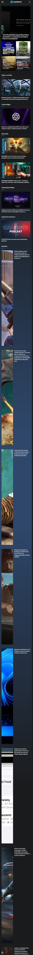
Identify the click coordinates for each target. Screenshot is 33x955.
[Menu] (3, 2)
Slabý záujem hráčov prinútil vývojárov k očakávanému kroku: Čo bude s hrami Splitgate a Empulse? (22, 255)
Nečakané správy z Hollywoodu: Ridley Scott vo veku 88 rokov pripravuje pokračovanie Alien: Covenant (15, 99)
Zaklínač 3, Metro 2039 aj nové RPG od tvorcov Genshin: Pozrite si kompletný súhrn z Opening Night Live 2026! (16, 211)
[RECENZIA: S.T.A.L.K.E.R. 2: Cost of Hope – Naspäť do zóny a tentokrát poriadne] (16, 146)
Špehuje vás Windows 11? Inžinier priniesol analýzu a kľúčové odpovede (22, 651)
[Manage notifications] (2, 952)
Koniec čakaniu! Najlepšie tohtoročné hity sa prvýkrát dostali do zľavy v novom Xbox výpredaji (23, 64)
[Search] (29, 2)
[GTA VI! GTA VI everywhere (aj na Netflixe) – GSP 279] (16, 229)
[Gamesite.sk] (16, 2)
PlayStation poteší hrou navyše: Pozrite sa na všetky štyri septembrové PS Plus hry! (9, 50)
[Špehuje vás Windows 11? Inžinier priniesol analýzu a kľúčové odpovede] (7, 696)
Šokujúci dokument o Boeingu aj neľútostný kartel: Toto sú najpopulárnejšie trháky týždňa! (22, 553)
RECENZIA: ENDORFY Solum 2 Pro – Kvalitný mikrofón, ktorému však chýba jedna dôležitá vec (16, 182)
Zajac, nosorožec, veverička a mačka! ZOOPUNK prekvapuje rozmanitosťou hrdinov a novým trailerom (22, 852)
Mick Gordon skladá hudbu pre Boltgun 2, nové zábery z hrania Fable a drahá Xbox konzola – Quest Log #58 (23, 50)
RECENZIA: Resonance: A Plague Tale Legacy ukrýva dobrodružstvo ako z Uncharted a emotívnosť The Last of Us (8, 63)
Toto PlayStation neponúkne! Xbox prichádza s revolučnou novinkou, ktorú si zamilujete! (16, 37)
